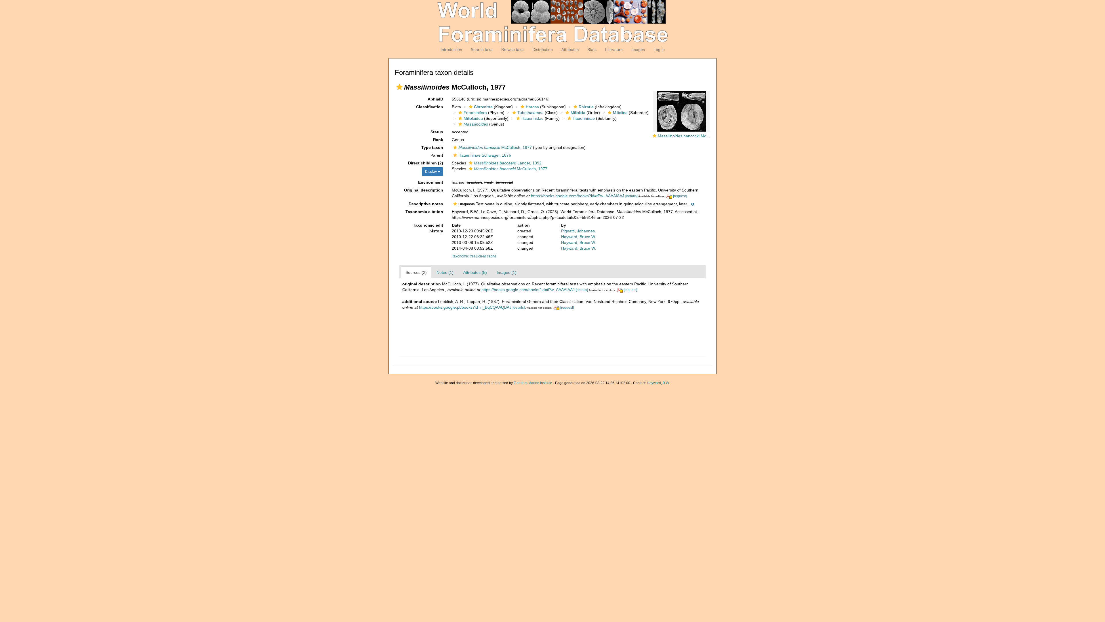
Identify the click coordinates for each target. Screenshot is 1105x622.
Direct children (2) (425, 163)
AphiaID (435, 99)
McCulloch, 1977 (495, 147)
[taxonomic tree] (464, 256)
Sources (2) (416, 272)
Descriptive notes (426, 204)
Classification (429, 107)
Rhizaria (586, 107)
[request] (680, 196)
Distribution (542, 49)
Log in (659, 49)
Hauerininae (584, 118)
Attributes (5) (475, 272)
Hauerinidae (532, 118)
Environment (430, 182)
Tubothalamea (530, 112)
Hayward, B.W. (658, 383)
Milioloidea (473, 118)
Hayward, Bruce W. (578, 236)
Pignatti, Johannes (578, 231)
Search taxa (482, 49)
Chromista (483, 107)
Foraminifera (475, 112)
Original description (423, 190)
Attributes (570, 49)
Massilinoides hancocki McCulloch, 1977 (694, 136)
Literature (614, 49)
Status (436, 132)
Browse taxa (512, 49)
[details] (631, 196)
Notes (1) (445, 272)
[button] (399, 87)
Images (638, 49)
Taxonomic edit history (428, 228)
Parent (436, 155)
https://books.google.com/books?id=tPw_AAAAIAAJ (577, 196)
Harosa (532, 107)
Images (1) (507, 272)
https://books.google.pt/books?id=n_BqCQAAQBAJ (465, 307)
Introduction (451, 49)
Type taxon (432, 147)
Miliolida (578, 112)
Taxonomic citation (424, 211)
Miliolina (620, 112)
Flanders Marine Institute (533, 383)
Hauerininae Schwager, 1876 (484, 155)
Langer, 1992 (508, 163)
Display (431, 172)
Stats (592, 49)
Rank (438, 139)
